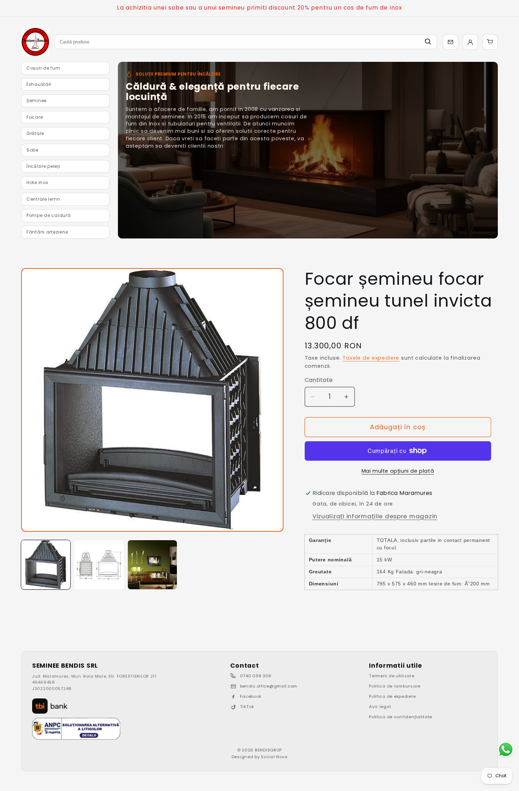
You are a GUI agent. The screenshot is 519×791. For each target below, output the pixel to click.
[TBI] (49, 706)
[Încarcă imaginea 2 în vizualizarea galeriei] (99, 564)
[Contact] (450, 42)
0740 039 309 (256, 676)
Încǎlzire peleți (43, 166)
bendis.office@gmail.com (269, 686)
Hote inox (37, 182)
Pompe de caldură (48, 215)
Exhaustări (39, 84)
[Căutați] (428, 42)
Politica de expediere (392, 696)
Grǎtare (35, 133)
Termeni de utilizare (391, 676)
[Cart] (490, 42)
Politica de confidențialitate (400, 717)
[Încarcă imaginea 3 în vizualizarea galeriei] (152, 564)
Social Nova (274, 757)
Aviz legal (380, 706)
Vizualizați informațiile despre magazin (374, 516)
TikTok (247, 706)
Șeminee (36, 101)
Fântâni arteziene (47, 232)
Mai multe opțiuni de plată (398, 470)
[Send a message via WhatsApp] (505, 749)
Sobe (32, 150)
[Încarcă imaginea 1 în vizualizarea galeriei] (45, 564)
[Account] (470, 42)
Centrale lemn (43, 199)
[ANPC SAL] (76, 729)
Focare (34, 117)
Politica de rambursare (394, 686)
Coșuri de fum (43, 68)
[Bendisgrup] (35, 42)
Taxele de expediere (370, 357)
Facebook (251, 696)
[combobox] (245, 42)
